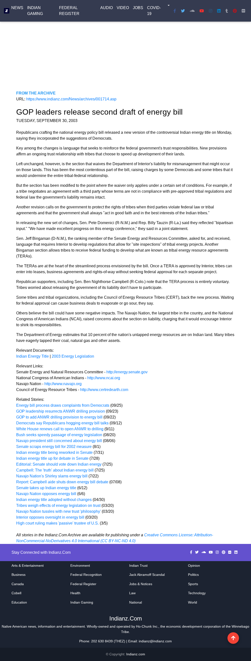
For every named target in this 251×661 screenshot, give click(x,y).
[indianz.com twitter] (183, 11)
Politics (193, 575)
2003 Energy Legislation (73, 356)
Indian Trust (138, 565)
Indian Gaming (35, 11)
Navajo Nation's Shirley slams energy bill (52, 476)
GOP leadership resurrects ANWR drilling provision (60, 411)
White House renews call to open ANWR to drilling (60, 429)
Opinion (194, 565)
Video (123, 8)
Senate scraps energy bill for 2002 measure (54, 447)
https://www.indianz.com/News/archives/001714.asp (71, 99)
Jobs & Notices (140, 584)
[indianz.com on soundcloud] (204, 552)
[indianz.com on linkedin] (236, 552)
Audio (106, 8)
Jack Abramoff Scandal (147, 575)
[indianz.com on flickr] (243, 11)
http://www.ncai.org (103, 378)
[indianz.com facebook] (175, 11)
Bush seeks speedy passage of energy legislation (59, 435)
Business (18, 575)
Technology (197, 593)
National (135, 602)
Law (132, 593)
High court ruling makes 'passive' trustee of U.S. (58, 523)
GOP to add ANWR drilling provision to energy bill (59, 417)
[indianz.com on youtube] (202, 11)
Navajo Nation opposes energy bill (46, 494)
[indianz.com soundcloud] (192, 11)
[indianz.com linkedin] (219, 11)
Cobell (16, 593)
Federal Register (69, 11)
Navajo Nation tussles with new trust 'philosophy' (58, 511)
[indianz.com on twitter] (197, 552)
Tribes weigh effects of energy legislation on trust (58, 505)
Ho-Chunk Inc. (147, 626)
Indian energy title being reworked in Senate (55, 452)
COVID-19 (154, 11)
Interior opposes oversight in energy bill (50, 517)
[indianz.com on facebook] (191, 552)
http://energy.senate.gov (127, 372)
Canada (18, 584)
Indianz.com (135, 654)
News (17, 8)
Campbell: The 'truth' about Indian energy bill (55, 470)
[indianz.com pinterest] (235, 11)
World (192, 602)
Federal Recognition (86, 575)
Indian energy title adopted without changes (54, 500)
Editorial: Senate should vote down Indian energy (59, 464)
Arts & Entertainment (28, 565)
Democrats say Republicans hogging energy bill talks (62, 423)
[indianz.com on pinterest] (224, 552)
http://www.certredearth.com (104, 390)
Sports (193, 584)
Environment (80, 565)
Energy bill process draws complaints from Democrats (62, 405)
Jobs (138, 8)
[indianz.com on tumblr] (227, 11)
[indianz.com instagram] (210, 11)
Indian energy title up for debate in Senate (52, 458)
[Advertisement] (125, 56)
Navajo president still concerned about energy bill (59, 441)
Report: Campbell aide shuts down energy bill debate (62, 482)
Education (19, 602)
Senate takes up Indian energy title (46, 488)
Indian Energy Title (32, 356)
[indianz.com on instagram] (218, 552)
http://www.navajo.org (63, 384)
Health (75, 593)
